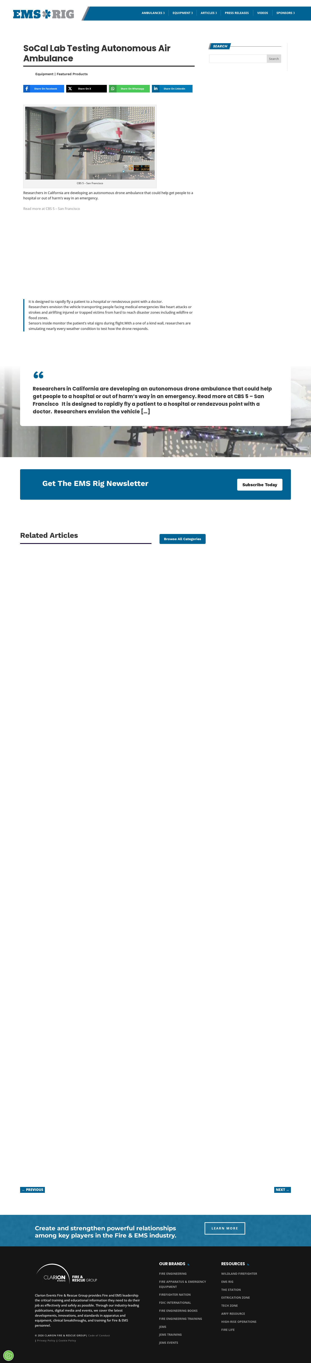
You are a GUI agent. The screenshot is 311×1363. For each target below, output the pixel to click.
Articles (208, 13)
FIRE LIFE (228, 1330)
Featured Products (72, 74)
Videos (262, 13)
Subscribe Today (259, 484)
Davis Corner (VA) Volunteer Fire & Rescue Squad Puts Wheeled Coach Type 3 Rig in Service (121, 734)
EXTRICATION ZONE (235, 1297)
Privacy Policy (46, 1340)
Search (274, 59)
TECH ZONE (229, 1306)
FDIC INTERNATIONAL (175, 1303)
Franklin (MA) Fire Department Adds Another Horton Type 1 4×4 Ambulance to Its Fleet (117, 940)
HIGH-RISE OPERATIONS (238, 1322)
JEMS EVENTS (168, 1343)
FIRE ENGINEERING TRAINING (180, 1319)
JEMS (162, 1327)
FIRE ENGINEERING (173, 1274)
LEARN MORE (225, 1228)
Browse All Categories (182, 539)
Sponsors (284, 13)
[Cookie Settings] (8, 1355)
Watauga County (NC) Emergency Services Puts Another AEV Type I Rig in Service (110, 1153)
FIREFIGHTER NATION (175, 1295)
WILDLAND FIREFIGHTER (239, 1274)
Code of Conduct (99, 1335)
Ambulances (152, 13)
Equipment (181, 13)
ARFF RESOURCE (233, 1314)
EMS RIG (227, 1282)
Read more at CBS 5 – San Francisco (51, 208)
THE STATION (231, 1290)
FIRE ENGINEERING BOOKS (178, 1311)
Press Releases (237, 13)
